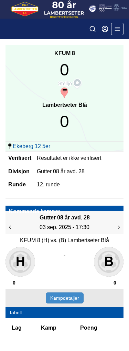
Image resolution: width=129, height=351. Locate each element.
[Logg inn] (105, 29)
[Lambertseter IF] (64, 9)
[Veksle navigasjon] (117, 29)
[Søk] (92, 29)
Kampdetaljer (64, 298)
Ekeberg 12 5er (31, 146)
